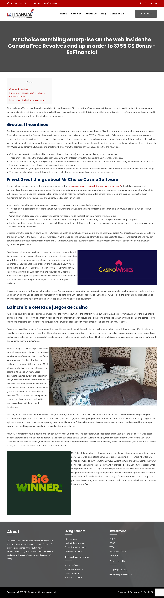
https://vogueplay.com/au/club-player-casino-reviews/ (95, 186)
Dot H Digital (150, 592)
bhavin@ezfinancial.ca (47, 3)
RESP (112, 539)
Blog (103, 13)
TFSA (112, 547)
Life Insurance (71, 539)
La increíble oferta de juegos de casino (27, 100)
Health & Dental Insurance (76, 543)
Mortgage (114, 555)
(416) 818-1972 (18, 3)
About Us (91, 13)
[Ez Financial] (21, 14)
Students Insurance (73, 577)
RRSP (112, 543)
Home (63, 13)
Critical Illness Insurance (75, 547)
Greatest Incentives (18, 89)
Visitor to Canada (72, 565)
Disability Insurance (73, 551)
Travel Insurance (72, 573)
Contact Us (117, 13)
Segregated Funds (118, 551)
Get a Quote (146, 13)
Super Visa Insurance (74, 569)
